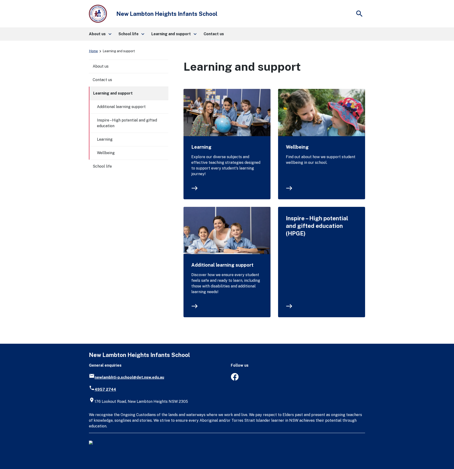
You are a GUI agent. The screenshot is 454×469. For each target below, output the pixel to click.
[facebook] (235, 379)
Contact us (102, 80)
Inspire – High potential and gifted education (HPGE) (317, 226)
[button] (100, 34)
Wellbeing (297, 147)
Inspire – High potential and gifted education (127, 123)
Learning (201, 147)
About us (101, 66)
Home (93, 51)
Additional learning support (222, 265)
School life (102, 166)
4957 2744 (105, 389)
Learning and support (113, 93)
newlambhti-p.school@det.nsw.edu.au (129, 377)
